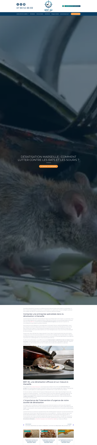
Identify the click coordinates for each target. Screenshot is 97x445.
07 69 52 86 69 (25, 8)
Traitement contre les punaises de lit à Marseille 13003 (31, 441)
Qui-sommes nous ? (64, 13)
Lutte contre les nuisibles (22, 13)
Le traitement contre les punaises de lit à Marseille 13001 (66, 441)
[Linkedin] (24, 4)
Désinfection (47, 13)
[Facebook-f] (18, 4)
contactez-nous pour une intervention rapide (46, 418)
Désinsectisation (39, 13)
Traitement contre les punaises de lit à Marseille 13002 (48, 441)
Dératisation (32, 13)
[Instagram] (21, 4)
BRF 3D (32, 321)
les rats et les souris (35, 386)
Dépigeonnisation (55, 13)
